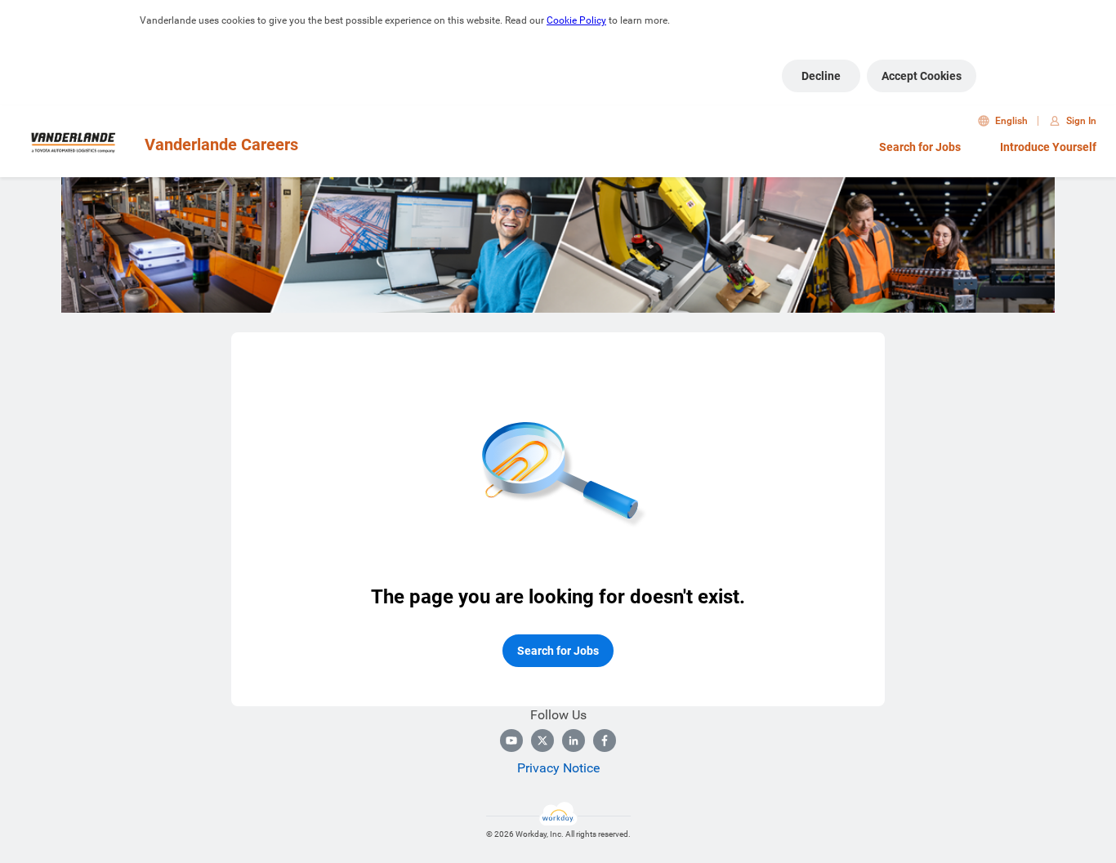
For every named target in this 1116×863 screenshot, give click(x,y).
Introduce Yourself (1048, 146)
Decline (821, 75)
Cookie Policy (576, 20)
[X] (542, 740)
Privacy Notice (558, 768)
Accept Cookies (922, 75)
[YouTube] (511, 740)
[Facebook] (604, 740)
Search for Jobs (920, 146)
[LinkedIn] (573, 740)
